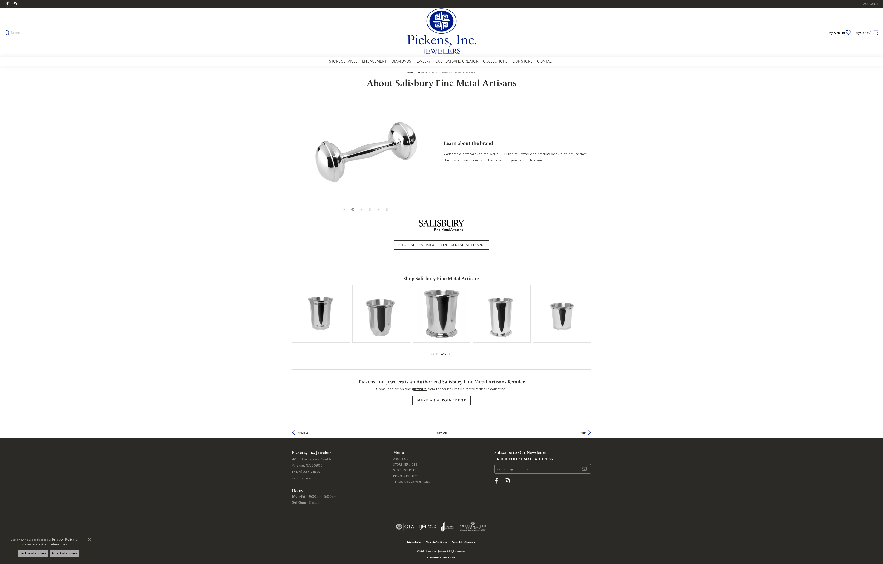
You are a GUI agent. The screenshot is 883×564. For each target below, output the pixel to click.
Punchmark (449, 557)
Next (583, 433)
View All (441, 433)
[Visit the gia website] (405, 526)
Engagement (374, 61)
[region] (365, 152)
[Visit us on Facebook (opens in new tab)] (7, 4)
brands (422, 72)
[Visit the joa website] (447, 526)
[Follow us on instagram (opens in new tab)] (15, 4)
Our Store (522, 61)
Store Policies (405, 470)
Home (410, 72)
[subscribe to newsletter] (584, 469)
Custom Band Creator (457, 61)
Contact (545, 61)
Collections (495, 61)
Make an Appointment (441, 400)
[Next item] (586, 314)
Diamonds (401, 61)
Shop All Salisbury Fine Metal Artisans (442, 245)
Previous (303, 433)
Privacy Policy (405, 476)
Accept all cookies (64, 553)
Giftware (441, 354)
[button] (870, 4)
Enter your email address (523, 459)
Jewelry (423, 61)
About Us (400, 458)
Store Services (343, 61)
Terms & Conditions (436, 542)
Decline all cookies (32, 553)
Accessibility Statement (464, 542)
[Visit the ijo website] (427, 526)
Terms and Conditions (411, 481)
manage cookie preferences (44, 544)
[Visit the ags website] (473, 526)
